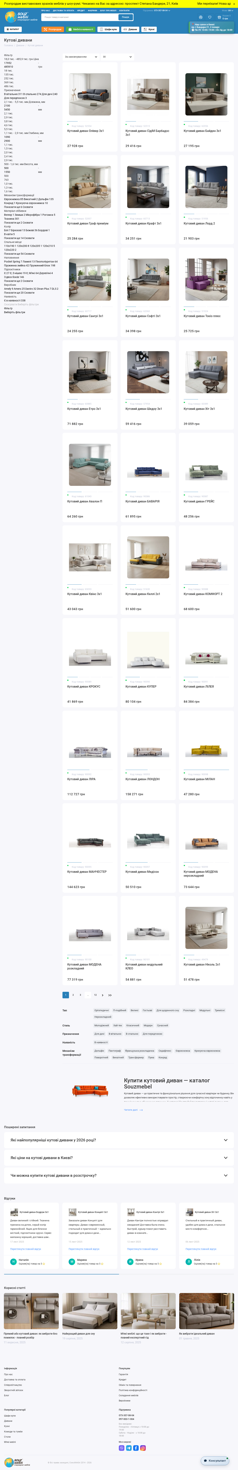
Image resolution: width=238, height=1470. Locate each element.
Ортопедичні (101, 1010)
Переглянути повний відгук (25, 1249)
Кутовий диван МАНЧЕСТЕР (87, 872)
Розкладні (189, 1010)
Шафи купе (111, 29)
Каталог (14, 29)
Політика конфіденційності (133, 1390)
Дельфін (99, 1050)
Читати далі (131, 1109)
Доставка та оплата (63, 10)
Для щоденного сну (168, 1010)
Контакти (124, 10)
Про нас (45, 10)
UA (226, 10)
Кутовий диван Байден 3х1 (202, 131)
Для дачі (99, 1033)
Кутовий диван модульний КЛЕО (144, 966)
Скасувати (10, 304)
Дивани (132, 29)
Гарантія (123, 1374)
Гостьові (147, 1010)
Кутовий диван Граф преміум (87, 223)
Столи (7, 1437)
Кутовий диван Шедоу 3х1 (144, 409)
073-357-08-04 (155, 10)
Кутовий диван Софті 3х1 (143, 316)
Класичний (132, 1025)
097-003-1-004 (126, 1419)
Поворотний (101, 1057)
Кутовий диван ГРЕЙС (199, 501)
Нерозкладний (102, 1016)
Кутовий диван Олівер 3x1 (85, 131)
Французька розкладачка (139, 1050)
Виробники (124, 1400)
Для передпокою (152, 1033)
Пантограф (115, 1050)
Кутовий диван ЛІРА (81, 779)
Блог (6, 1395)
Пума (151, 1057)
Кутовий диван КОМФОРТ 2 (203, 594)
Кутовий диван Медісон (142, 872)
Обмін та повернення (130, 1385)
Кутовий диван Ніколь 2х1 (202, 964)
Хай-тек (117, 1025)
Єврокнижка (183, 1050)
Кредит (81, 10)
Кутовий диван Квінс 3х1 (84, 594)
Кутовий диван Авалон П (84, 501)
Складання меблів (128, 1395)
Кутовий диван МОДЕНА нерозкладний (201, 873)
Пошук (125, 17)
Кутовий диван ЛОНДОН (143, 779)
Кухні (151, 29)
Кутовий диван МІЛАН (199, 779)
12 (95, 995)
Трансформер (136, 1057)
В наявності (101, 1042)
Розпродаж (55, 29)
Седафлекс (165, 1050)
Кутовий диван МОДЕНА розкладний (84, 966)
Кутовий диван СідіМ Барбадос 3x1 (147, 133)
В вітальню (115, 1033)
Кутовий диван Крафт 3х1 (144, 223)
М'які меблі (10, 1442)
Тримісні (220, 1010)
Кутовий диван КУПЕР (141, 686)
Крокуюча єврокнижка (207, 1050)
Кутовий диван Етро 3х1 (84, 409)
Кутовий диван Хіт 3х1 (199, 409)
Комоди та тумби (13, 1431)
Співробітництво (13, 1385)
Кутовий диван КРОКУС (83, 686)
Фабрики (92, 10)
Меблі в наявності (83, 29)
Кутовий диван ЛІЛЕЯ (199, 686)
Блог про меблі (108, 10)
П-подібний (119, 1010)
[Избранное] (209, 17)
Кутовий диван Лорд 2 (199, 223)
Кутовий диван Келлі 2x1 (143, 594)
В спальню (132, 1033)
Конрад (163, 1057)
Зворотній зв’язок (13, 1390)
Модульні (205, 1010)
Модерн (148, 1025)
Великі (134, 1010)
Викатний (118, 1057)
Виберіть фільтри (28, 304)
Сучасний (162, 1025)
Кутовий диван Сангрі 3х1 (85, 316)
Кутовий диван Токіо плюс (202, 316)
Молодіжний (101, 1025)
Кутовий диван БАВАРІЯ (143, 501)
